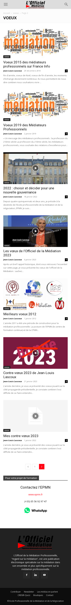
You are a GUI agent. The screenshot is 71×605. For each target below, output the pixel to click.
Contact (49, 595)
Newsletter (29, 591)
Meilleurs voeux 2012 (19, 314)
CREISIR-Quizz (24, 595)
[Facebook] (26, 575)
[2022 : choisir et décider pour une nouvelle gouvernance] (35, 168)
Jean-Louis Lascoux (12, 70)
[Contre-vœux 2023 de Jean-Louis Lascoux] (35, 353)
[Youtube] (44, 575)
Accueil (6, 13)
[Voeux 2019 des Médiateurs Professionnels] (35, 105)
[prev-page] (28, 466)
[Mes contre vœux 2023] (35, 416)
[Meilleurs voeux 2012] (35, 294)
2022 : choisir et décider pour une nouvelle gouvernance (28, 190)
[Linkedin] (35, 575)
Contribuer (16, 591)
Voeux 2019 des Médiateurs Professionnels (24, 127)
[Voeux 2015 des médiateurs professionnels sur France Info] (35, 42)
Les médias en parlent (47, 591)
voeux (16, 13)
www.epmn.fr (35, 494)
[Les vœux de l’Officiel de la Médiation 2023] (35, 231)
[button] (5, 4)
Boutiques (38, 595)
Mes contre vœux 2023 (20, 436)
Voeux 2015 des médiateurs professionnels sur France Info (26, 64)
